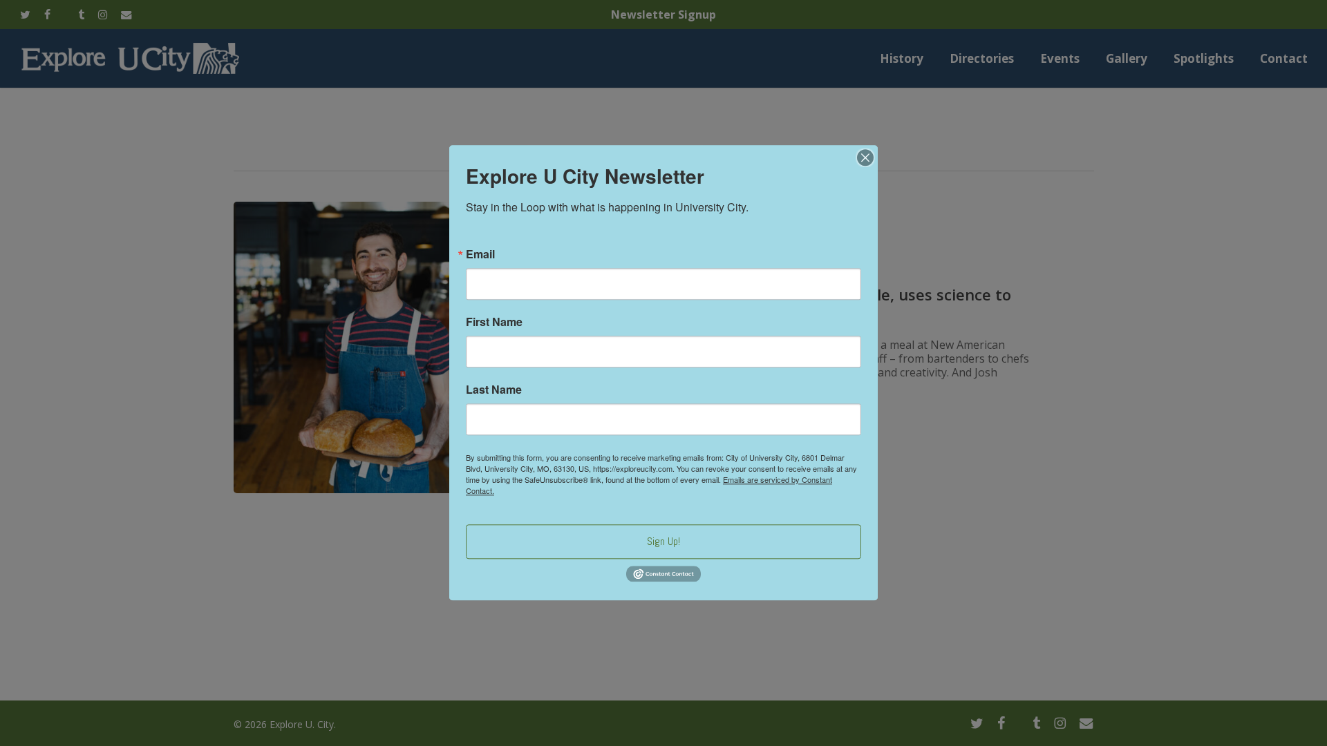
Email (480, 254)
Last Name (494, 389)
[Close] (865, 157)
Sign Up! (663, 541)
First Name (494, 321)
